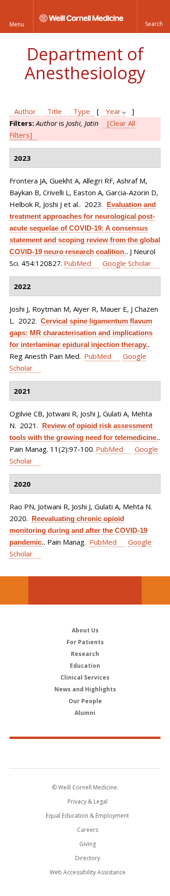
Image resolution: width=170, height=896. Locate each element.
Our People (85, 701)
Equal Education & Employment (87, 816)
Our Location (14, 590)
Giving (87, 844)
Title (54, 111)
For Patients (85, 642)
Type (81, 111)
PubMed (77, 263)
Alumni (85, 713)
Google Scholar (126, 263)
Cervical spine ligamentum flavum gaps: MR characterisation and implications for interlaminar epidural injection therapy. (81, 332)
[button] (153, 16)
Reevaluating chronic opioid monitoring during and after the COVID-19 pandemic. (78, 530)
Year (113, 111)
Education (85, 666)
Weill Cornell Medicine (85, 753)
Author (25, 111)
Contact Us (156, 590)
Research (85, 654)
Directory (87, 858)
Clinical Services (85, 677)
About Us (85, 630)
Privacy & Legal (88, 801)
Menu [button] (16, 24)
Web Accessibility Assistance (88, 872)
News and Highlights (85, 689)
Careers (87, 830)
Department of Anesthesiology (85, 63)
